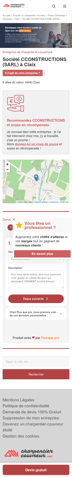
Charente (7, 18)
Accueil (6, 15)
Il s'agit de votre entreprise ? (22, 73)
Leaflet (20, 201)
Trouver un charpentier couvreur (29, 15)
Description (15, 267)
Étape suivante (33, 298)
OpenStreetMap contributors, (47, 201)
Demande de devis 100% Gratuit (32, 412)
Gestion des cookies (21, 436)
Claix (17, 18)
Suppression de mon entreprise (31, 418)
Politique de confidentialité (26, 405)
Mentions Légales (18, 400)
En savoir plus (42, 253)
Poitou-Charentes (56, 15)
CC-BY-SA (64, 201)
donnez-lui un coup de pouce (36, 144)
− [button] (7, 169)
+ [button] (7, 164)
